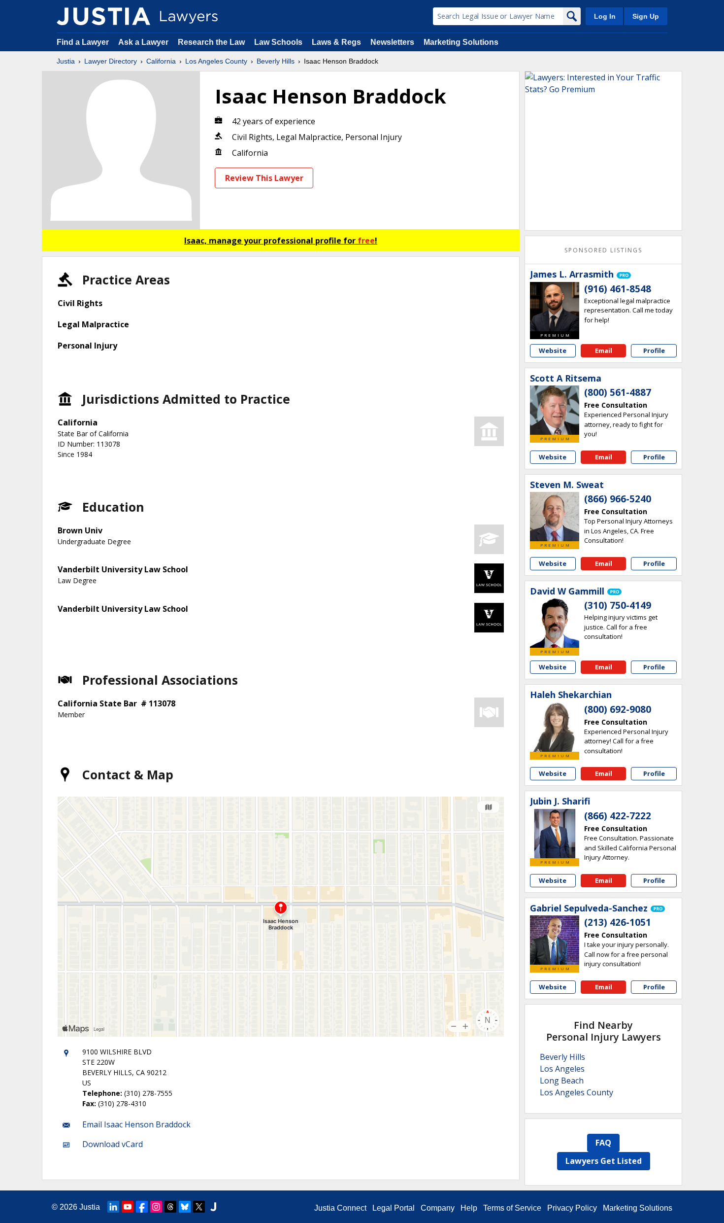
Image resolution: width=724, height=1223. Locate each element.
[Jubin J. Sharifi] (554, 833)
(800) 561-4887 (617, 392)
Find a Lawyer (83, 42)
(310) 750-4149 (617, 605)
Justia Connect (340, 1208)
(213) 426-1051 (617, 922)
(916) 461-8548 (617, 288)
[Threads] (170, 1207)
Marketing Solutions (461, 42)
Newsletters (392, 42)
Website (552, 350)
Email (603, 350)
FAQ (603, 1142)
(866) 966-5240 (617, 498)
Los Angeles (562, 1068)
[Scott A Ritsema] (554, 410)
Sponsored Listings (603, 250)
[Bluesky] (185, 1207)
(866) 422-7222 (617, 815)
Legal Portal (393, 1208)
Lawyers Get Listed (603, 1160)
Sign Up (645, 16)
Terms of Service (512, 1208)
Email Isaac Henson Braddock (136, 1124)
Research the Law (211, 42)
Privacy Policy (572, 1208)
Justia (66, 61)
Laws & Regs (336, 42)
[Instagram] (156, 1207)
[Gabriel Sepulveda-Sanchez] (554, 940)
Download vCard (112, 1144)
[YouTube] (127, 1207)
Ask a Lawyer (144, 42)
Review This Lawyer (264, 178)
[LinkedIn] (113, 1207)
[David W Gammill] (554, 623)
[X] (199, 1207)
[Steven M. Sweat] (554, 516)
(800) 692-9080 (617, 709)
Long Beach (562, 1080)
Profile (654, 350)
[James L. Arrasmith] (554, 306)
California (161, 61)
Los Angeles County (216, 61)
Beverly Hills (276, 61)
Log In (605, 16)
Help (469, 1208)
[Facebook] (142, 1207)
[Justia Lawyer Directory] (103, 16)
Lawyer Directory (110, 61)
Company (438, 1208)
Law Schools (278, 42)
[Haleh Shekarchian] (554, 727)
